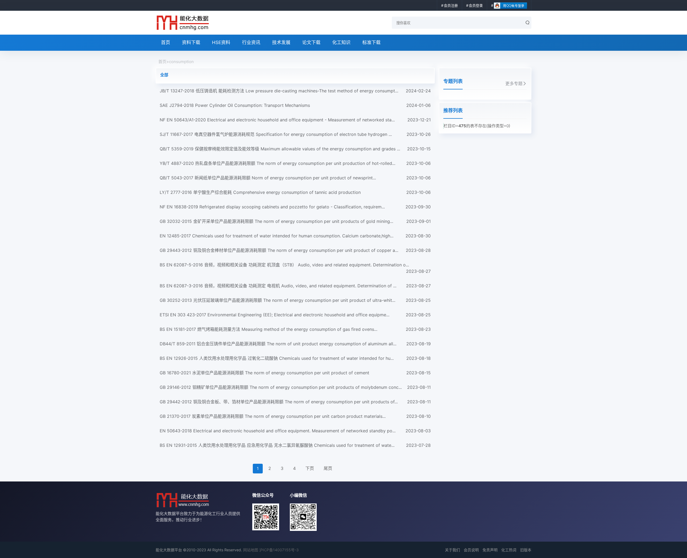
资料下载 (191, 42)
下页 (309, 468)
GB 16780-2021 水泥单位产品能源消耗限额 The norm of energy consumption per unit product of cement (295, 372)
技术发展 (281, 42)
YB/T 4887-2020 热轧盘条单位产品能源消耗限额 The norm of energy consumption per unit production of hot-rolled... (295, 163)
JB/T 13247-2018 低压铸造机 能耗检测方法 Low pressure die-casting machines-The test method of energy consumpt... (295, 90)
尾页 (328, 468)
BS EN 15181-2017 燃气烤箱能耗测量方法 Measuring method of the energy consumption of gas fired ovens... (295, 329)
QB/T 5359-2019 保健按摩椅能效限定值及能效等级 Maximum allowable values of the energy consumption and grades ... (295, 148)
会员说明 (471, 550)
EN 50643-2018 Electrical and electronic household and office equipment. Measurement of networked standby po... (295, 430)
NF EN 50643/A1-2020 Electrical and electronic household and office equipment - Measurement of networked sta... (295, 119)
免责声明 (490, 550)
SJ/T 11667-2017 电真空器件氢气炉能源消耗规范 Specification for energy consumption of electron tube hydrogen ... (295, 134)
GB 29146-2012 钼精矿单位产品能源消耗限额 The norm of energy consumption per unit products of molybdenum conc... (295, 387)
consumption (181, 61)
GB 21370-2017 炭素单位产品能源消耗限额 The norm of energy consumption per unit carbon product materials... (295, 416)
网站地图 (250, 550)
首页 (165, 42)
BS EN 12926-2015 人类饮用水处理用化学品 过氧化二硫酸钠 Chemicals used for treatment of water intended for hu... (295, 358)
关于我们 (452, 550)
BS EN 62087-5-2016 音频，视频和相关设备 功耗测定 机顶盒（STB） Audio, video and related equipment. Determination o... (295, 268)
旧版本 (525, 550)
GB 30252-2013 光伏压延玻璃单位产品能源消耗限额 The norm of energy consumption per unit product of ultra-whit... (295, 300)
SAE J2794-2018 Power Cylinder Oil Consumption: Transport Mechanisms (295, 105)
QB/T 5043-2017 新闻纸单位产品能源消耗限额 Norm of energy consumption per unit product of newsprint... (295, 177)
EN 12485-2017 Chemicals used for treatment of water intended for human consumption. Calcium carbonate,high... (295, 235)
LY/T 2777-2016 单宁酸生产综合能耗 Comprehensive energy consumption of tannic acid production (295, 192)
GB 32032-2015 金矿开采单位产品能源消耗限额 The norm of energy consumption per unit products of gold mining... (295, 221)
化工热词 (508, 550)
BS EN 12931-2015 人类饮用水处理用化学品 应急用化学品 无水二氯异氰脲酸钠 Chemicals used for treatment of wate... (295, 445)
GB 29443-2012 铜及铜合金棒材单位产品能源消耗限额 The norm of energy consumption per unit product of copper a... (295, 250)
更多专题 (513, 83)
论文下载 (311, 42)
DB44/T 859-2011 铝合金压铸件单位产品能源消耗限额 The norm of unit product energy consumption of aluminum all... (295, 343)
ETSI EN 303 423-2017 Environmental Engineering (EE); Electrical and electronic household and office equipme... (295, 314)
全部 (164, 74)
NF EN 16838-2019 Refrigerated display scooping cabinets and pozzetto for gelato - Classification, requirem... (295, 206)
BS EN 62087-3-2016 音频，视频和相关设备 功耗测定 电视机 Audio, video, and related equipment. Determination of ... (295, 285)
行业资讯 (251, 42)
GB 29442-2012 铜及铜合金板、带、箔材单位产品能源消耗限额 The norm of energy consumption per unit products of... (295, 401)
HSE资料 (221, 42)
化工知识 (341, 42)
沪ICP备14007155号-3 (279, 550)
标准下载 (371, 42)
